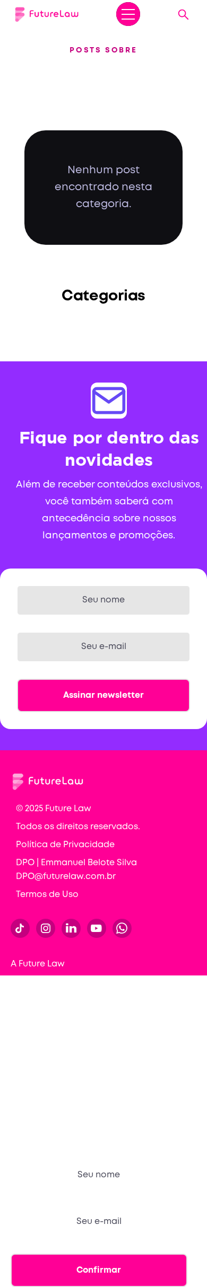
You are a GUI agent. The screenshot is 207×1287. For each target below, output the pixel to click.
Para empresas (43, 1007)
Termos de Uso (47, 895)
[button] (128, 14)
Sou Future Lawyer (50, 1086)
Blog (20, 1047)
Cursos (25, 988)
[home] (46, 14)
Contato (28, 1067)
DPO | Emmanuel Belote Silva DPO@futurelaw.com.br (76, 870)
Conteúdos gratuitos (55, 1027)
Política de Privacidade (65, 845)
